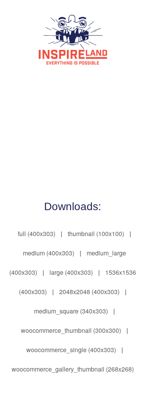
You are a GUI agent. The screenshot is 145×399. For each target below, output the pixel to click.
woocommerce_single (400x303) (71, 349)
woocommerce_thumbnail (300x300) (71, 330)
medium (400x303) (48, 252)
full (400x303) (36, 233)
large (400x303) (71, 272)
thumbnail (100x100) (96, 233)
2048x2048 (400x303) (89, 291)
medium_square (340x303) (71, 311)
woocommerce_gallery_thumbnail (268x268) (73, 369)
